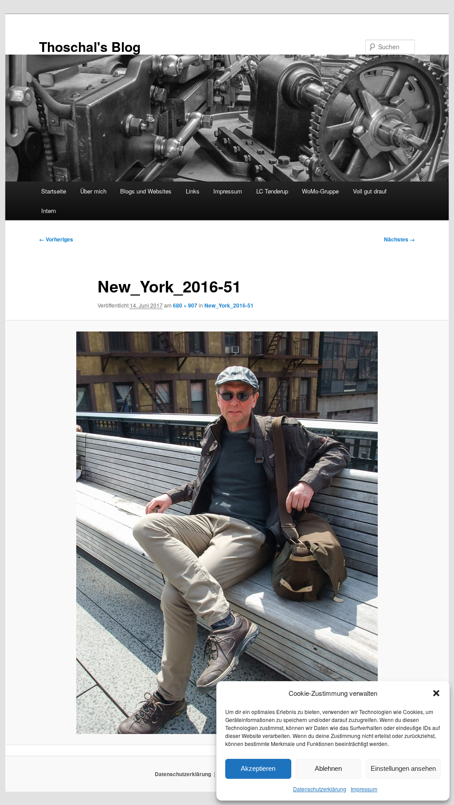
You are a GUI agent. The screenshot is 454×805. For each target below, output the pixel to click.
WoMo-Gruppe (320, 191)
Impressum (364, 789)
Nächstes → (399, 239)
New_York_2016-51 (229, 305)
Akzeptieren (258, 768)
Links (193, 191)
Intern (48, 210)
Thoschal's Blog (90, 46)
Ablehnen (328, 768)
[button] (436, 693)
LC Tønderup (272, 191)
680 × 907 (185, 305)
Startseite (53, 191)
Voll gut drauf (370, 191)
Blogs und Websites (146, 191)
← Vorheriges (56, 239)
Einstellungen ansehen (403, 768)
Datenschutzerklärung (319, 789)
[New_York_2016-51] (227, 532)
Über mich (93, 191)
